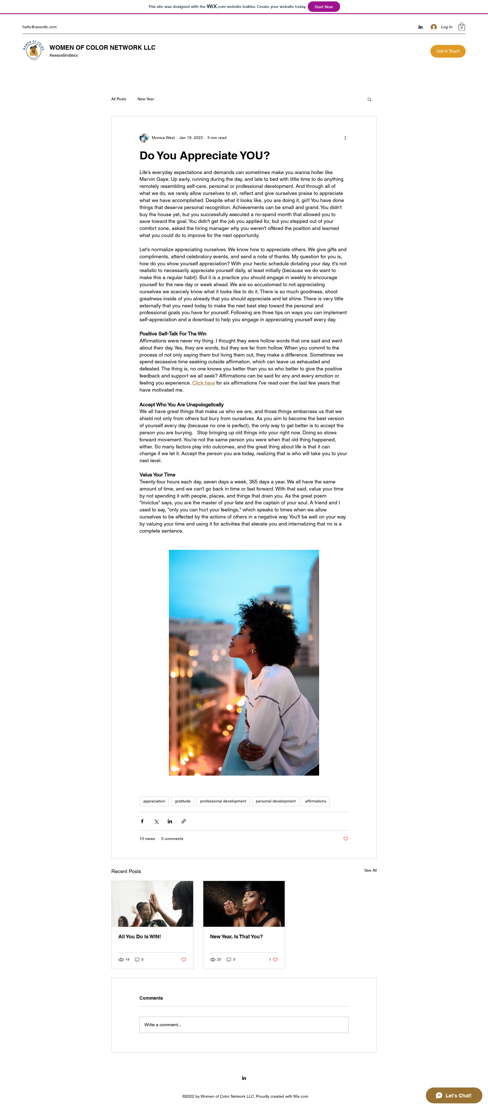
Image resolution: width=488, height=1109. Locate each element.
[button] (461, 27)
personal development (276, 801)
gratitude (183, 801)
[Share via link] (183, 821)
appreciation (154, 801)
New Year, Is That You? (236, 936)
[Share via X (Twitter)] (156, 821)
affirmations (315, 801)
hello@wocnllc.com (40, 27)
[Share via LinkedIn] (170, 821)
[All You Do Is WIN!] (152, 904)
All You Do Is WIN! (139, 936)
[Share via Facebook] (142, 821)
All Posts (118, 99)
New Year (146, 99)
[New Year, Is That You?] (244, 904)
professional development (223, 801)
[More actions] (345, 137)
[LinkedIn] (420, 27)
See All (370, 870)
